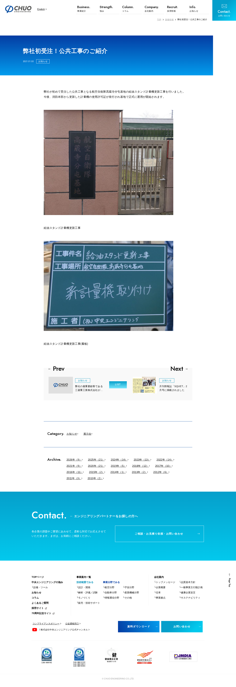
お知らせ (72, 433)
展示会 (87, 433)
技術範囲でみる (85, 582)
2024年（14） (119, 459)
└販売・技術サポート (88, 602)
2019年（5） (118, 465)
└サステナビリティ (189, 597)
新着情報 (169, 19)
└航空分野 (108, 587)
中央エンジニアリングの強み (47, 582)
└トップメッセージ (164, 582)
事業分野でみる (111, 582)
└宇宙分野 (128, 587)
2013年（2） (139, 472)
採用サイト (38, 608)
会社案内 (159, 577)
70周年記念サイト (41, 613)
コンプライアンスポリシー (45, 623)
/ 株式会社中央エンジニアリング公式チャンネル (63, 629)
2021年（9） (74, 465)
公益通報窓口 (72, 623)
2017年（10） (163, 465)
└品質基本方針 (187, 582)
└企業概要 (160, 587)
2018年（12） (140, 465)
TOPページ (38, 577)
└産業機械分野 (131, 592)
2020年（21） (96, 465)
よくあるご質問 (40, 602)
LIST (118, 384)
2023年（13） (142, 459)
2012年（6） (160, 472)
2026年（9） (74, 459)
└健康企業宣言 (187, 592)
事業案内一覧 (84, 577)
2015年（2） (96, 472)
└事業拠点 (160, 597)
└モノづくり (83, 597)
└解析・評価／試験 (87, 592)
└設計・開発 (83, 587)
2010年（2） (95, 478)
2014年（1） (118, 472)
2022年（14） (165, 459)
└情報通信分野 (111, 597)
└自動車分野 (110, 592)
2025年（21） (96, 459)
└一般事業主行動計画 (191, 587)
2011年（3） (74, 478)
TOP (159, 19)
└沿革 (157, 592)
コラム (35, 597)
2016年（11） (75, 472)
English (41, 9)
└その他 (127, 597)
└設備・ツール (40, 587)
